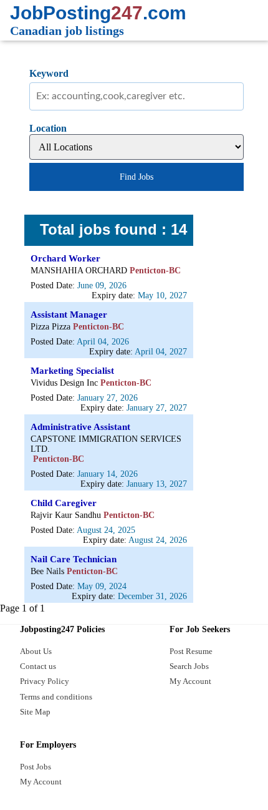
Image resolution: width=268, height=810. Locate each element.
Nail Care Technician (74, 559)
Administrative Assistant (80, 427)
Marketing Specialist (72, 371)
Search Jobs (189, 666)
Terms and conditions (56, 696)
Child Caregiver (64, 503)
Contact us (38, 666)
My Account (190, 681)
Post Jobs (35, 766)
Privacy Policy (44, 681)
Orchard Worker (65, 258)
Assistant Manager (69, 315)
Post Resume (191, 651)
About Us (36, 651)
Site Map (35, 711)
